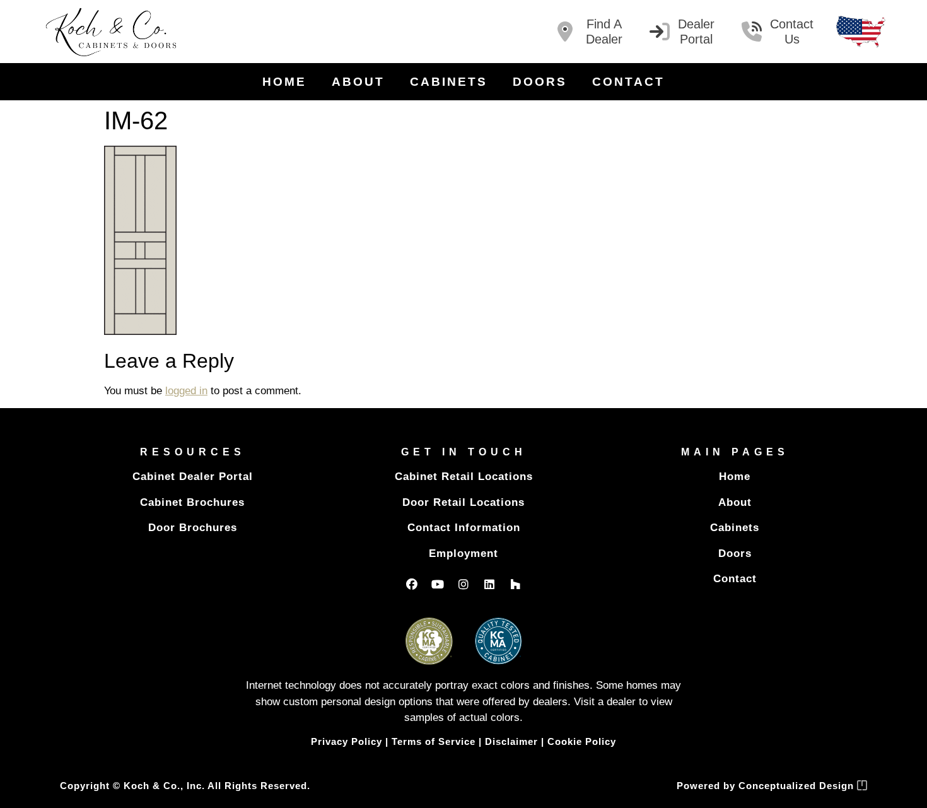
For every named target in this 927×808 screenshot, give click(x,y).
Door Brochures (192, 528)
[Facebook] (411, 584)
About (358, 81)
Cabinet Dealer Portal (192, 477)
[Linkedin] (489, 584)
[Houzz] (515, 584)
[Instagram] (463, 584)
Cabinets (448, 81)
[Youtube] (437, 584)
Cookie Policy (581, 741)
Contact (628, 81)
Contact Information (463, 528)
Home (284, 81)
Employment (463, 553)
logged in (186, 391)
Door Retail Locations (463, 502)
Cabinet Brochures (192, 502)
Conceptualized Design (797, 785)
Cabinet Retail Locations (464, 477)
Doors (540, 81)
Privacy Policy (346, 741)
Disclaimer (511, 741)
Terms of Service (433, 741)
